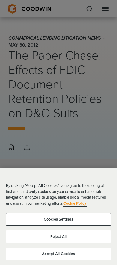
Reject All (58, 236)
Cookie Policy (74, 203)
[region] (58, 216)
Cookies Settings (58, 219)
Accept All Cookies (58, 254)
